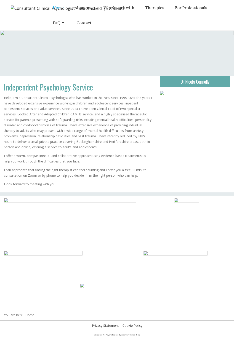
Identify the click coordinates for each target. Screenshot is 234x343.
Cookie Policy (132, 325)
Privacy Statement (105, 325)
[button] (59, 22)
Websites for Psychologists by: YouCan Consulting (117, 334)
